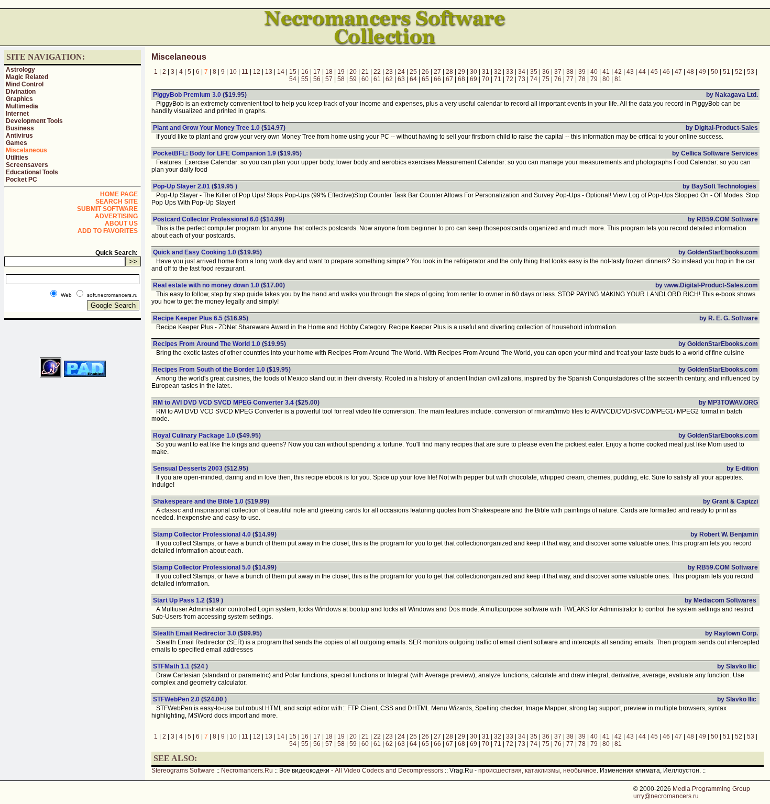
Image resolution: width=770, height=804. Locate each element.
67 (449, 79)
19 (341, 71)
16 (305, 71)
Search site (116, 201)
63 (401, 79)
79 (594, 79)
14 (280, 71)
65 (425, 79)
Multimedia (22, 106)
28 (449, 71)
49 (702, 71)
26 (425, 71)
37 (558, 71)
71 (497, 79)
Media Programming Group (711, 788)
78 (582, 79)
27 (437, 71)
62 (389, 79)
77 (570, 79)
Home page (119, 194)
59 (353, 79)
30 (473, 71)
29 (461, 71)
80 (606, 79)
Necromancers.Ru (247, 770)
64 (413, 79)
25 (413, 71)
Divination (21, 91)
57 (329, 79)
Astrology (20, 69)
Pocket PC (21, 179)
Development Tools (34, 121)
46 (666, 71)
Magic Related (27, 77)
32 (497, 71)
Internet (17, 113)
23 (389, 71)
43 (630, 71)
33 (509, 71)
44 (642, 71)
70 (485, 79)
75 (545, 79)
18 (329, 71)
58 (341, 79)
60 (365, 79)
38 (570, 71)
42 (618, 71)
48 (690, 71)
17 (317, 71)
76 (558, 79)
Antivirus (19, 135)
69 (473, 79)
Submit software (107, 209)
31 (485, 71)
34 (521, 71)
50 (714, 71)
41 (606, 71)
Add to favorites (108, 230)
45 (654, 71)
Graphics (19, 99)
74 (533, 79)
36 (545, 71)
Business (20, 128)
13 (268, 71)
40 (594, 71)
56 (317, 79)
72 (509, 79)
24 (401, 71)
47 (678, 71)
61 (377, 79)
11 (244, 71)
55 (305, 79)
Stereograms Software (183, 770)
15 (292, 71)
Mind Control (24, 84)
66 (437, 79)
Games (16, 143)
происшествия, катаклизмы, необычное (537, 770)
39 (582, 71)
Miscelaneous (26, 150)
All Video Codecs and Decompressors (389, 770)
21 (365, 71)
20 (353, 71)
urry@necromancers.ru (666, 796)
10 (233, 71)
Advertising (116, 216)
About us (121, 223)
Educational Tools (32, 172)
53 (750, 71)
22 (377, 71)
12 (256, 71)
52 (738, 71)
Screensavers (27, 165)
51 (726, 71)
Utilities (17, 157)
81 (618, 79)
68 (461, 79)
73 (521, 79)
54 (292, 79)
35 (533, 71)
